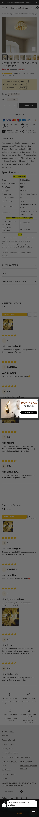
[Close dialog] (36, 400)
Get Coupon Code (29, 412)
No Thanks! (29, 415)
